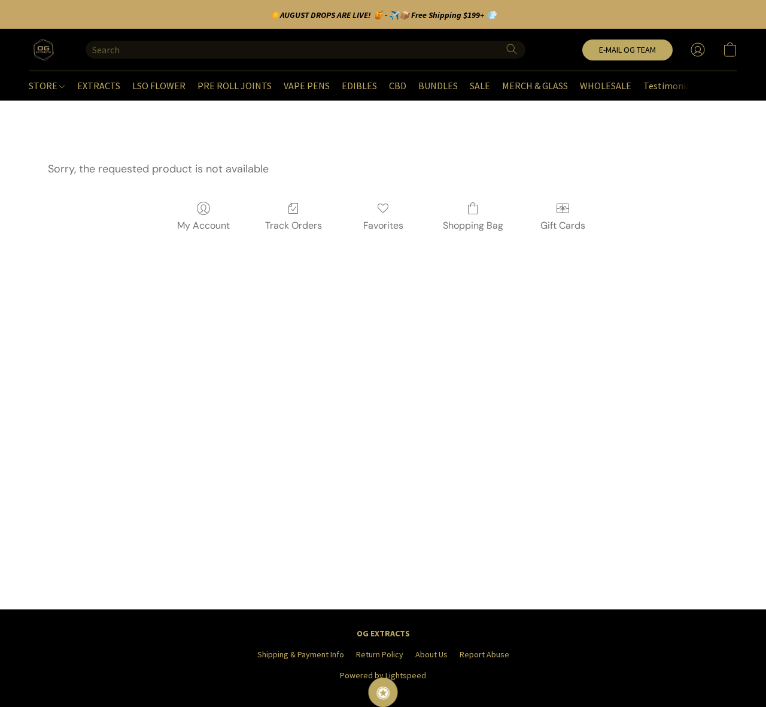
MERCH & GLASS (535, 86)
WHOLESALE (605, 86)
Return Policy (379, 654)
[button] (45, 50)
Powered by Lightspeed (383, 675)
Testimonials (670, 86)
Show (383, 692)
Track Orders (293, 225)
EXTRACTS (98, 86)
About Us (431, 654)
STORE (44, 86)
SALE (480, 86)
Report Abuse (484, 654)
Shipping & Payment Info (300, 654)
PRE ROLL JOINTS (234, 86)
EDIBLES (359, 86)
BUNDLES (438, 86)
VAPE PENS (307, 86)
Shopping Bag (473, 225)
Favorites (383, 225)
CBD (397, 86)
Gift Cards (562, 225)
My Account (203, 225)
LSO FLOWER (159, 86)
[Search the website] (512, 49)
